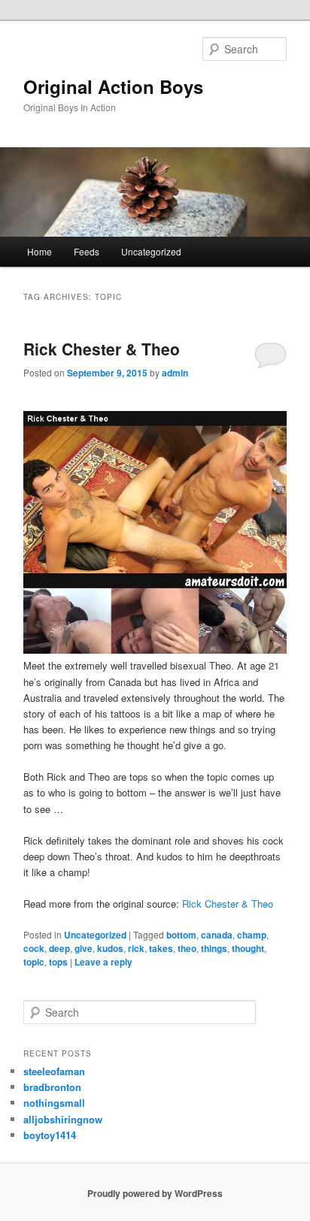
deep (59, 948)
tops (58, 962)
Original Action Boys (113, 86)
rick (136, 948)
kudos (110, 948)
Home (39, 251)
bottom (181, 934)
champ (251, 934)
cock (33, 948)
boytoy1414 (49, 1135)
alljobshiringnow (62, 1119)
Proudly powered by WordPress (155, 1193)
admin (175, 372)
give (83, 948)
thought (248, 948)
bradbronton (52, 1087)
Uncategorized (151, 251)
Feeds (86, 251)
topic (33, 962)
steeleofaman (54, 1071)
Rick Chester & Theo (101, 348)
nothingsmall (54, 1103)
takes (161, 948)
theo (187, 948)
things (214, 948)
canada (216, 934)
